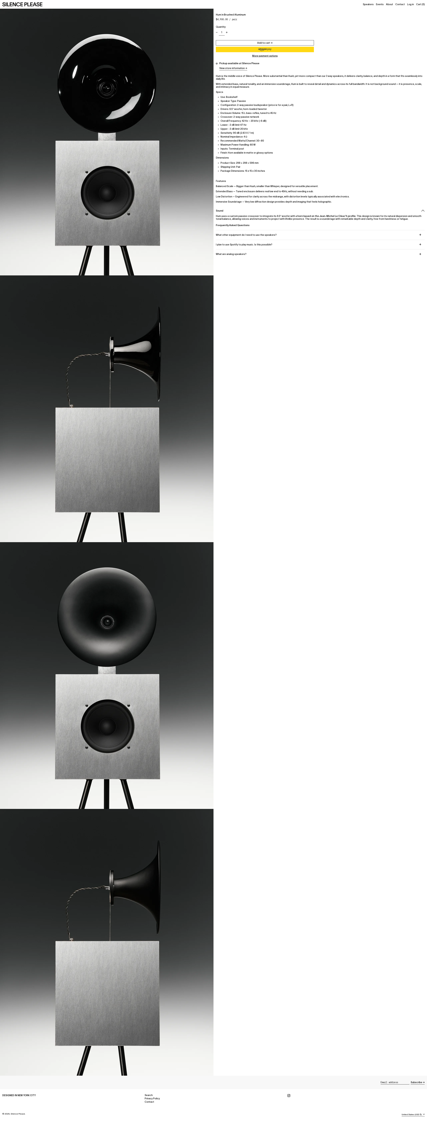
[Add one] (227, 32)
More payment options (265, 56)
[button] (265, 49)
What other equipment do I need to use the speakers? (246, 235)
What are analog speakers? (231, 254)
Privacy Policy (152, 1098)
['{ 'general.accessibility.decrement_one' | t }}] (217, 32)
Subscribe (416, 1082)
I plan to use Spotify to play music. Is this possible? (244, 244)
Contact (149, 1101)
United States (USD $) (412, 1114)
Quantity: (221, 27)
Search (149, 1095)
